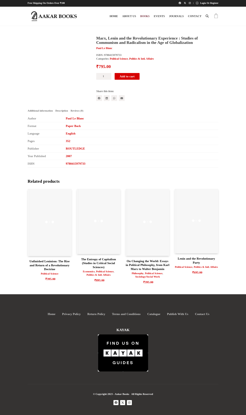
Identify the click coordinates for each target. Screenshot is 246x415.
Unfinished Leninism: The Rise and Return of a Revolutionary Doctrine (49, 265)
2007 (69, 156)
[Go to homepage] (53, 16)
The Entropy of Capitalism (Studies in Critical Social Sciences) (98, 263)
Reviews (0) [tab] (77, 110)
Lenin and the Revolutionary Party (196, 260)
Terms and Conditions (126, 314)
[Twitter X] (122, 402)
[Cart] (216, 16)
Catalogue (153, 314)
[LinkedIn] (107, 98)
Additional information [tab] (40, 110)
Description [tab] (61, 110)
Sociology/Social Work (147, 276)
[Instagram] (129, 402)
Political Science (119, 58)
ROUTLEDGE (75, 148)
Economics (89, 271)
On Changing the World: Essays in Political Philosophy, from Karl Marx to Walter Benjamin (147, 265)
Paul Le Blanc (75, 118)
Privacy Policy (71, 314)
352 (68, 141)
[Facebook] (99, 98)
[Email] (122, 98)
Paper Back (73, 126)
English (70, 133)
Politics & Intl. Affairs (141, 58)
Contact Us (202, 314)
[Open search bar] (207, 16)
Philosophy (138, 273)
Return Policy (96, 314)
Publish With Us (177, 314)
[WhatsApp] (114, 98)
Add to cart (127, 76)
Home (51, 314)
